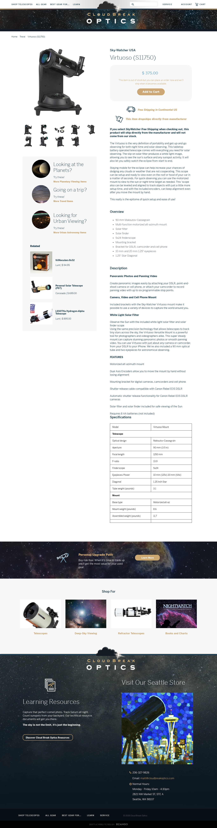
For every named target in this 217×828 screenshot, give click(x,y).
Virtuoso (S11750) (36, 36)
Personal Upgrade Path (95, 555)
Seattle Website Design (102, 824)
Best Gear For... (59, 4)
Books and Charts (176, 633)
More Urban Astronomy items (69, 232)
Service (167, 4)
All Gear (41, 4)
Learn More (147, 557)
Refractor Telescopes (131, 633)
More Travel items (63, 201)
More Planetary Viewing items (70, 181)
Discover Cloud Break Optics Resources (47, 737)
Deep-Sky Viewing (86, 633)
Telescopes (40, 633)
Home (14, 36)
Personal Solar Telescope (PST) (69, 287)
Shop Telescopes (22, 4)
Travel (22, 36)
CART (203, 4)
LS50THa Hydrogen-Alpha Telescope (69, 312)
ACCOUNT (186, 4)
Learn (76, 4)
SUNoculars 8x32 (65, 260)
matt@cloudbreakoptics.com (157, 778)
